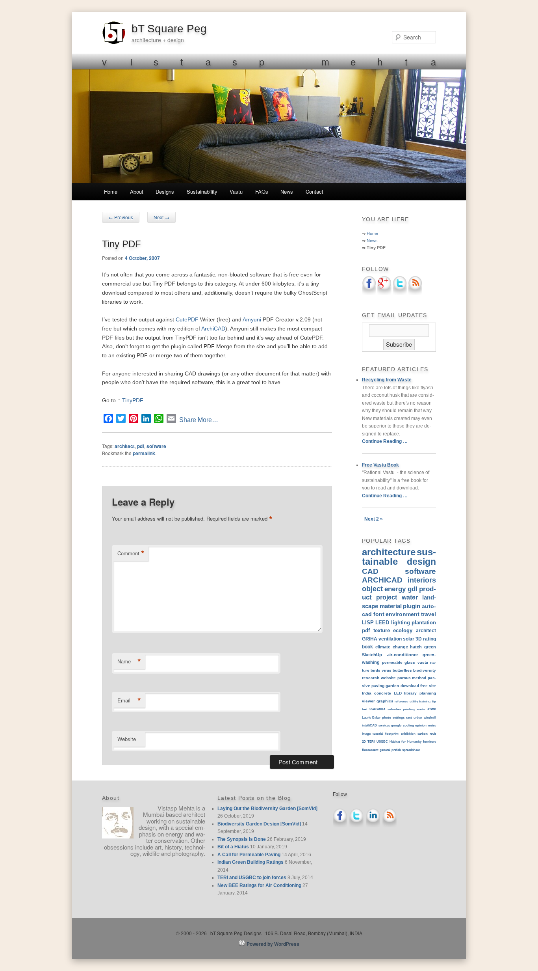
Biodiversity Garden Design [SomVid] (259, 824)
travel (428, 614)
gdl (412, 589)
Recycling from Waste (387, 380)
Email (129, 700)
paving (377, 685)
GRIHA (369, 639)
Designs (165, 191)
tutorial (378, 734)
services (384, 725)
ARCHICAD (382, 580)
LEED (382, 623)
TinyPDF (132, 400)
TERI (371, 741)
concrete (382, 693)
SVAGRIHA (377, 709)
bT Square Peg (169, 28)
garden (392, 685)
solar (408, 638)
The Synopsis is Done (241, 839)
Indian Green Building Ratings (250, 862)
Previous (120, 217)
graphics (385, 701)
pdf (140, 446)
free (424, 685)
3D (419, 638)
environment (402, 614)
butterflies (402, 670)
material (391, 606)
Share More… (198, 419)
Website (126, 739)
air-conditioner (402, 654)
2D (364, 741)
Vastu (236, 191)
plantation (424, 623)
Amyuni (252, 319)
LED (398, 693)
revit (433, 734)
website (388, 678)
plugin (411, 606)
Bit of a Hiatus (233, 847)
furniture (429, 741)
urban (418, 717)
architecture (389, 552)
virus (386, 670)
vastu (422, 662)
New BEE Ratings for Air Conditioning (259, 885)
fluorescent (370, 750)
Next (161, 217)
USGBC (382, 741)
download (410, 685)
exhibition (408, 734)
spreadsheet (411, 750)
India (366, 693)
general (385, 750)
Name (129, 661)
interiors (422, 580)
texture (381, 630)
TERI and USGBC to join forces (251, 877)
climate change (391, 646)
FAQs (261, 191)
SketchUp (372, 654)
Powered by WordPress (273, 943)
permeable (392, 662)
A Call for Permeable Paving (248, 854)
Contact (314, 191)
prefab (396, 750)
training (424, 701)
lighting (400, 623)
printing (409, 709)
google (396, 725)
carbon (422, 734)
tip (434, 701)
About (136, 191)
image (366, 734)
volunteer (394, 709)
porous (404, 678)
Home (110, 191)
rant (409, 717)
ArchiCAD (213, 328)
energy (395, 589)
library (410, 693)
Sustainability (202, 191)
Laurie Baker (371, 717)
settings (398, 717)
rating (429, 638)
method (419, 678)
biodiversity (424, 670)
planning (427, 693)
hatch (416, 646)
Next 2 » (373, 519)
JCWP (431, 709)
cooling (408, 725)
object (372, 589)
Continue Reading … (385, 441)
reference (401, 701)
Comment (131, 553)
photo (386, 717)
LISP (368, 623)
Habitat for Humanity (405, 741)
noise (432, 725)
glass (409, 662)
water (410, 597)
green (430, 646)
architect (125, 446)
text (364, 709)
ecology (402, 630)
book (367, 646)
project (386, 597)
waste (421, 709)
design (421, 561)
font (378, 614)
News (286, 191)
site (432, 685)
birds (375, 670)
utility (414, 701)
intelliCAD (369, 725)
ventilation (390, 638)
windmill (430, 717)
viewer (368, 701)
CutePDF (187, 319)
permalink (144, 453)
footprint (392, 734)
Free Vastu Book (380, 465)
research (370, 678)
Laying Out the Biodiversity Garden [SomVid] (267, 808)
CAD (370, 571)
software (156, 446)
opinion (421, 725)
